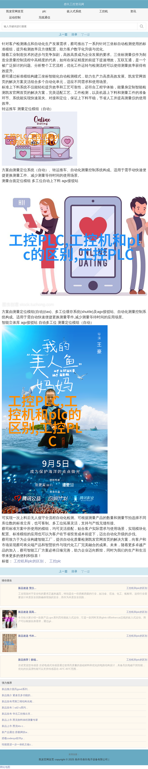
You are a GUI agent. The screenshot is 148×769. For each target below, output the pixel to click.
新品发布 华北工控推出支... (17, 713)
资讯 (133, 11)
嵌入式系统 (74, 11)
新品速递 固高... (27, 611)
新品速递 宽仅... (27, 588)
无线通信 (44, 17)
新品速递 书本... (27, 635)
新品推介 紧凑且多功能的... (17, 695)
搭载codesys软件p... (13, 738)
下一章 (85, 34)
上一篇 (63, 34)
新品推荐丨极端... (28, 659)
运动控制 (15, 17)
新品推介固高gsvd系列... (16, 689)
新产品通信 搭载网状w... (15, 732)
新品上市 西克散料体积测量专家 (20, 719)
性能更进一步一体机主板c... (17, 744)
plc (44, 11)
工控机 (103, 11)
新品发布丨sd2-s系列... (15, 707)
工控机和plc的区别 (28, 561)
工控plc (55, 561)
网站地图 (5, 767)
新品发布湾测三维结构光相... (18, 701)
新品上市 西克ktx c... (13, 726)
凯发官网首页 (14, 11)
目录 (74, 34)
